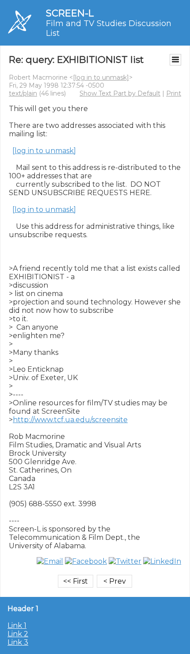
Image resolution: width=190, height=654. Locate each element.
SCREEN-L (70, 13)
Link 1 (17, 625)
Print (173, 93)
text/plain (23, 93)
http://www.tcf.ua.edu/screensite (70, 419)
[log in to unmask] (101, 77)
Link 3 (18, 642)
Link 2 (18, 634)
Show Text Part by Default (120, 93)
